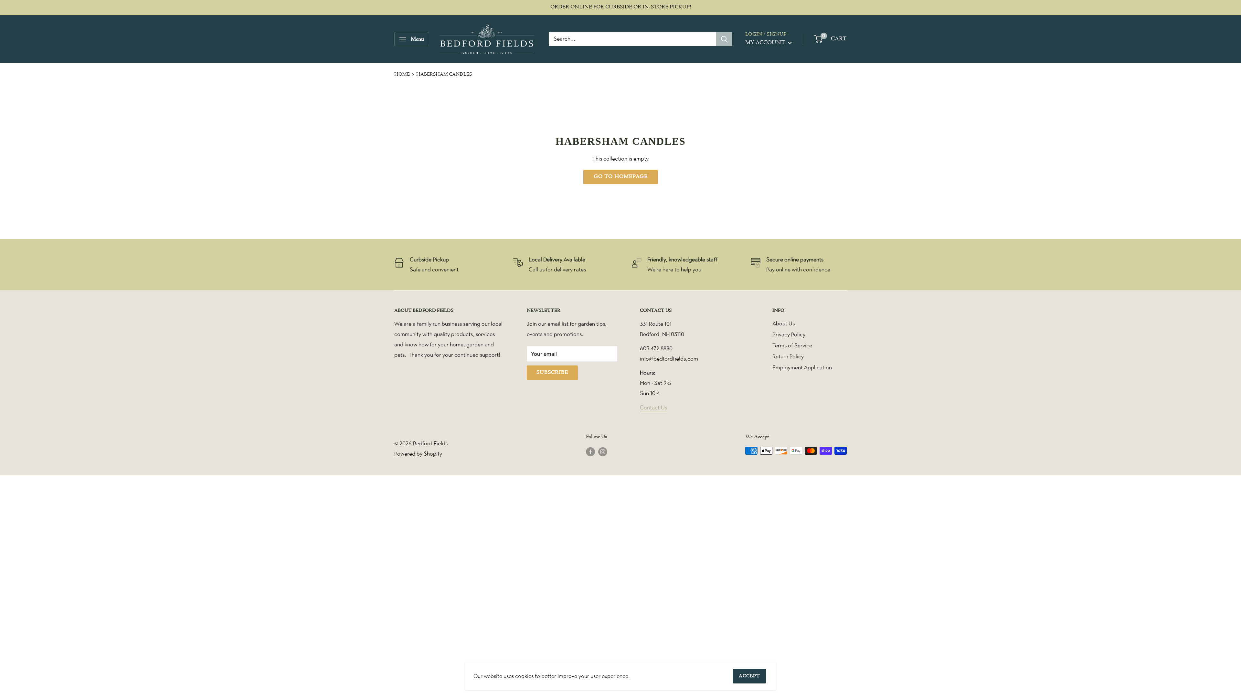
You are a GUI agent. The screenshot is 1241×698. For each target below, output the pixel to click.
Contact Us (653, 407)
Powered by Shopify (418, 453)
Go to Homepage (621, 176)
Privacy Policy (788, 334)
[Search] (724, 39)
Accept (749, 676)
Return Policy (788, 356)
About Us (783, 323)
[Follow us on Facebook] (590, 451)
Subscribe (552, 372)
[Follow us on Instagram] (602, 451)
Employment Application (802, 367)
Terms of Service (792, 345)
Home (402, 74)
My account (766, 43)
